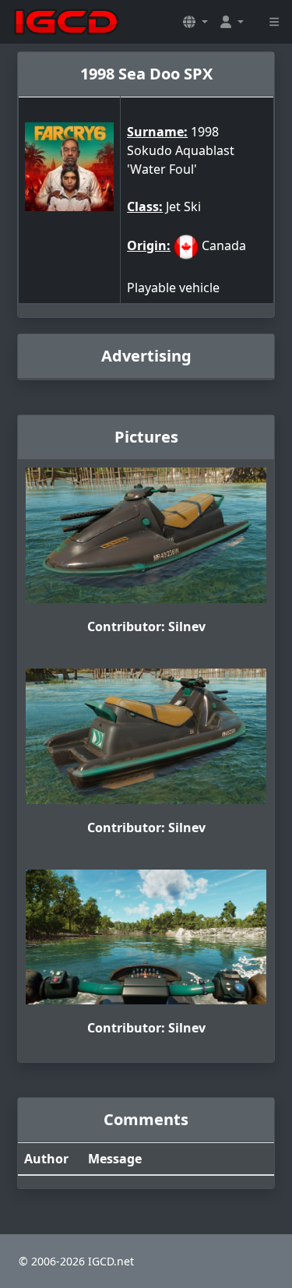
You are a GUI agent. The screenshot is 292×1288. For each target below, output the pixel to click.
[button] (195, 21)
